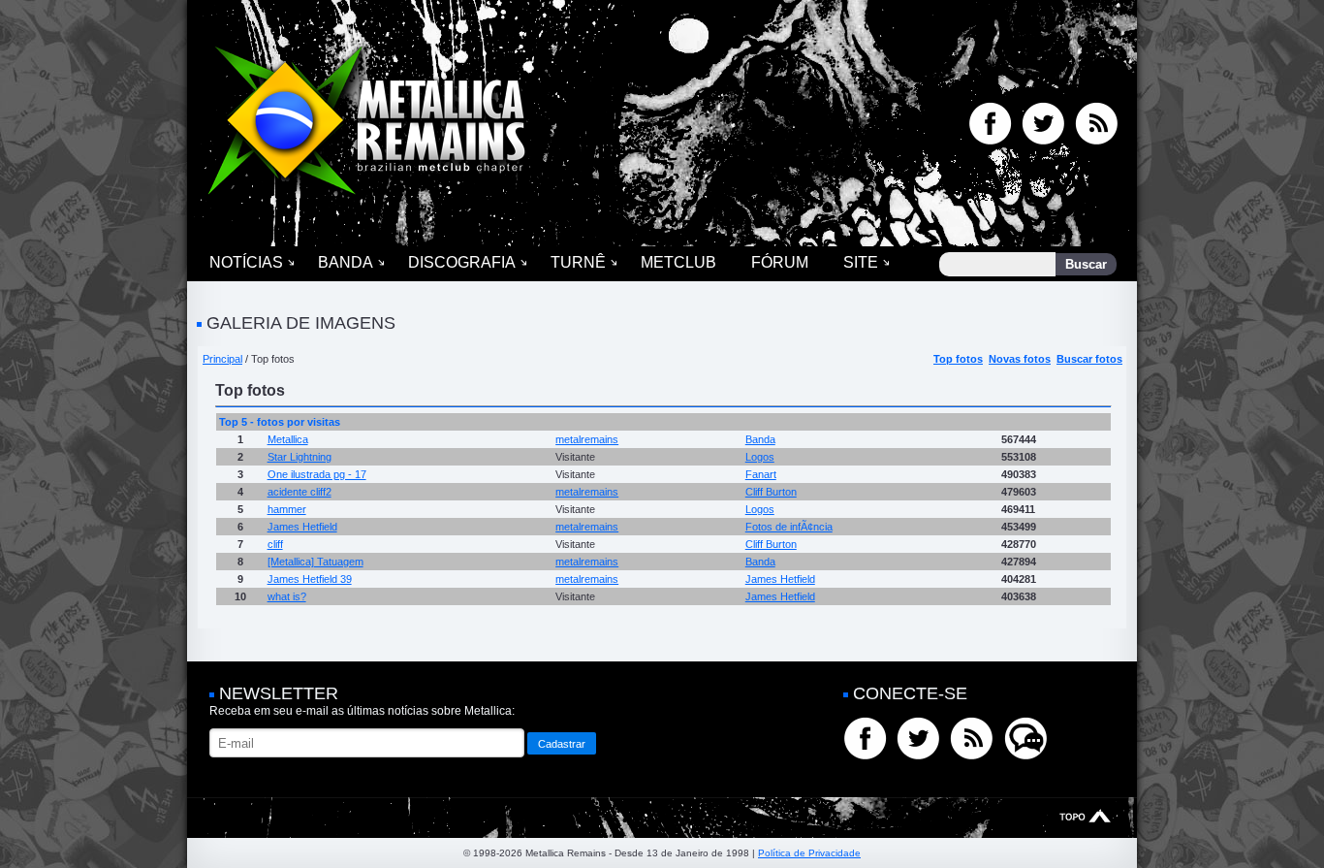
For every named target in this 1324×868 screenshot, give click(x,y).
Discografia (462, 262)
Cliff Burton (771, 492)
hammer (287, 509)
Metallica (288, 439)
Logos (759, 457)
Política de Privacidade (809, 853)
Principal (222, 359)
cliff (275, 544)
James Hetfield (302, 526)
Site (860, 262)
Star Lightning (299, 457)
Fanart (760, 474)
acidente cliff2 (299, 492)
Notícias (246, 262)
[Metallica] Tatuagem (315, 561)
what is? (287, 596)
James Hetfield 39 (310, 579)
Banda (345, 262)
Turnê (578, 262)
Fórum (779, 262)
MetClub (678, 262)
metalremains (586, 439)
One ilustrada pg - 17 (317, 474)
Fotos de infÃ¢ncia (789, 526)
